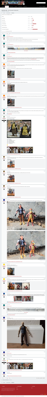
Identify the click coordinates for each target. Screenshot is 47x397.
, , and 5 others (14, 92)
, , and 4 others (14, 168)
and (11, 52)
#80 (44, 372)
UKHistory (4, 111)
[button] (13, 6)
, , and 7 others (15, 107)
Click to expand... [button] (26, 50)
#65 (44, 81)
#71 (44, 185)
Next (9, 33)
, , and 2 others (14, 349)
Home (42, 394)
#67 (44, 109)
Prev (2, 33)
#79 (44, 358)
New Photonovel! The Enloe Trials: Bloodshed (12, 146)
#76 (44, 304)
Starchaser (4, 201)
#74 (44, 278)
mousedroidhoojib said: (10, 44)
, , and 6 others (15, 302)
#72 (44, 199)
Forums (17, 389)
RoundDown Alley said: (10, 36)
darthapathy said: (10, 56)
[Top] (44, 394)
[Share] (43, 63)
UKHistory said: (9, 353)
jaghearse (4, 158)
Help (41, 394)
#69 (44, 156)
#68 (44, 116)
